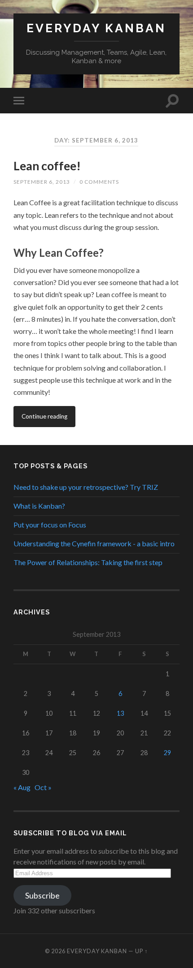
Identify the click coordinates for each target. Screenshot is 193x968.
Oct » (43, 787)
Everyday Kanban (96, 28)
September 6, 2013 (41, 181)
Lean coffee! (47, 166)
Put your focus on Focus (49, 524)
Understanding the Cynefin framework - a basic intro (94, 543)
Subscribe (42, 895)
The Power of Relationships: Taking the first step (87, 562)
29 (167, 752)
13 (120, 713)
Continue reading (44, 416)
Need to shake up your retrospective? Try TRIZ (85, 487)
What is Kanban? (39, 505)
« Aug (22, 787)
